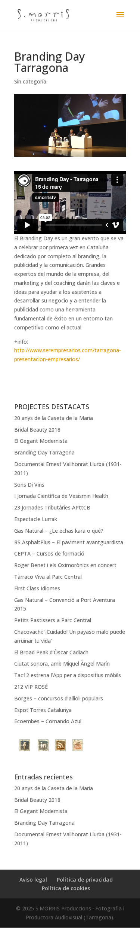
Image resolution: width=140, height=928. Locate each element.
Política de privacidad (85, 879)
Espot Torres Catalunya (43, 710)
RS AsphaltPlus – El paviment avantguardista (68, 542)
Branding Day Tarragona (44, 452)
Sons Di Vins (29, 484)
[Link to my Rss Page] (60, 746)
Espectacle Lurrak (35, 519)
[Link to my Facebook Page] (25, 746)
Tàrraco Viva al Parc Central (48, 576)
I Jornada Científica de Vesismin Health (61, 495)
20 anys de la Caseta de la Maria (53, 418)
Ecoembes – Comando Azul (47, 721)
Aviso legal (33, 879)
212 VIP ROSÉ (31, 686)
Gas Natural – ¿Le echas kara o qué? (58, 530)
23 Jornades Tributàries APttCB (52, 507)
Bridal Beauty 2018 (37, 429)
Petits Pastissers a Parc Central (52, 620)
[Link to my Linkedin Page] (43, 746)
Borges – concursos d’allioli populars (58, 698)
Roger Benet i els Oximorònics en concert (65, 565)
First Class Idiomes (37, 588)
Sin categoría (30, 81)
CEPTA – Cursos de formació (49, 553)
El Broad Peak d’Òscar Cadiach (51, 652)
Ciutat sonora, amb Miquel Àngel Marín (62, 663)
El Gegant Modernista (41, 440)
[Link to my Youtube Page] (77, 746)
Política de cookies (66, 888)
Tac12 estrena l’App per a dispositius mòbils (67, 675)
